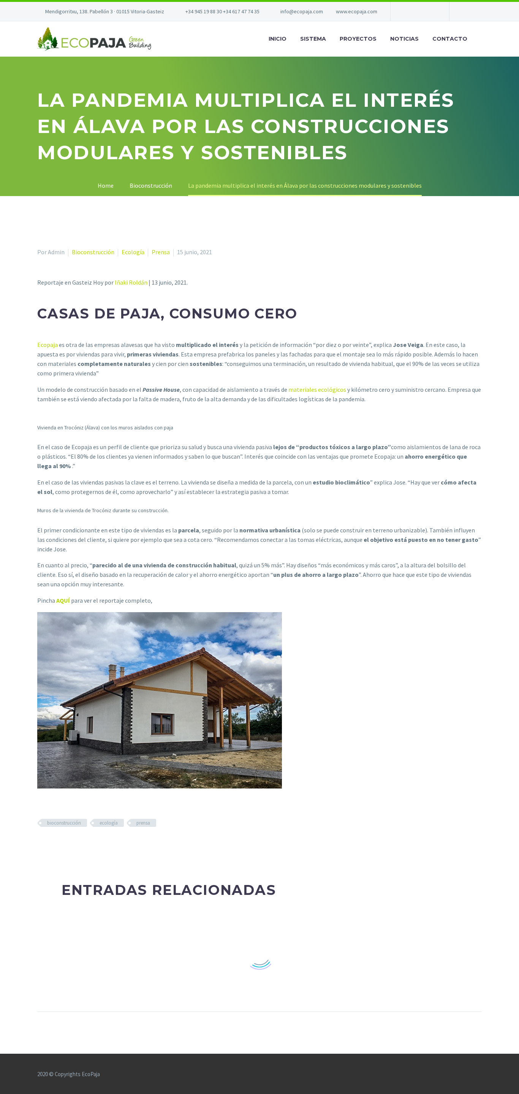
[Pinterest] (64, 845)
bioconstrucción (64, 823)
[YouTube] (430, 11)
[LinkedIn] (86, 845)
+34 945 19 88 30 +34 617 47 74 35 (222, 11)
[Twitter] (419, 11)
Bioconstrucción (93, 252)
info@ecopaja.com (301, 11)
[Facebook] (407, 11)
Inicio (277, 38)
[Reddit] (97, 845)
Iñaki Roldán (131, 282)
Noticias (404, 38)
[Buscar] (481, 39)
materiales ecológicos (317, 389)
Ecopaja (47, 344)
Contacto (449, 38)
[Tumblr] (75, 845)
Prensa (161, 252)
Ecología (133, 252)
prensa (143, 823)
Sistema (313, 38)
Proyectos (358, 38)
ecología (109, 823)
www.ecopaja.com (356, 11)
